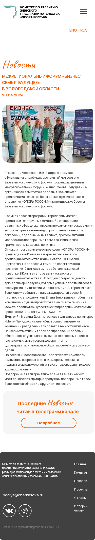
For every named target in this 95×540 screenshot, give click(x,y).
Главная (80, 464)
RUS (83, 30)
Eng (73, 30)
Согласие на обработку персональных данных (30, 527)
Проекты (81, 489)
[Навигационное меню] (83, 11)
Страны (80, 498)
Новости (80, 481)
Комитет (81, 472)
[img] (9, 510)
